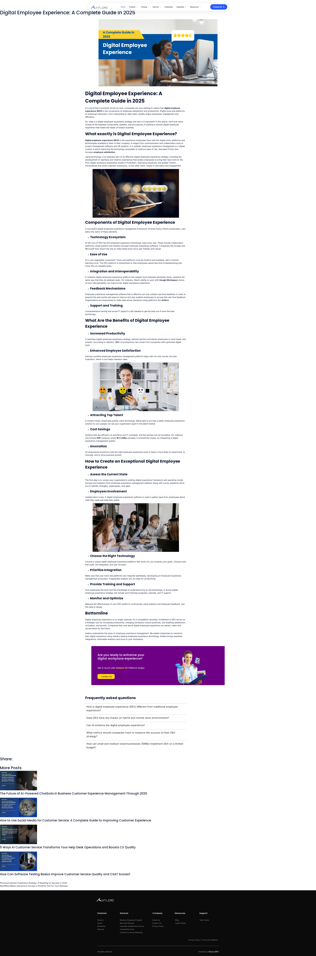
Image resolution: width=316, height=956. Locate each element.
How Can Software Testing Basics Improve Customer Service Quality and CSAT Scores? (65, 874)
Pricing (144, 7)
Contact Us (217, 7)
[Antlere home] (99, 7)
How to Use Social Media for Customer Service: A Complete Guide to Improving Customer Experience (75, 820)
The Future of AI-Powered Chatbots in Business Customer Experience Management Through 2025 (73, 793)
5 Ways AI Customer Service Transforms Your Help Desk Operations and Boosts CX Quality (68, 847)
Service (156, 7)
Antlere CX (122, 668)
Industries (180, 7)
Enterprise (169, 7)
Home (123, 7)
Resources (194, 7)
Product (132, 7)
